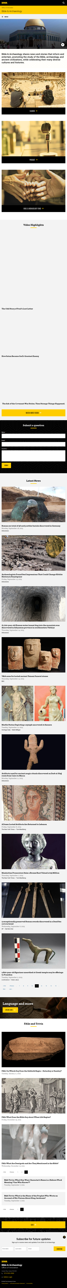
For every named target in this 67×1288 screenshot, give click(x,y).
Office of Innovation (7, 7)
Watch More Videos (32, 412)
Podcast (32, 159)
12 (42, 985)
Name (3, 432)
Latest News (33, 480)
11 (37, 986)
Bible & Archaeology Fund (32, 208)
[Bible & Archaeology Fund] (33, 187)
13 (47, 985)
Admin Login (8, 1277)
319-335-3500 (9, 1273)
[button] (63, 3)
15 (56, 985)
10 (33, 985)
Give (32, 1224)
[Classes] (33, 90)
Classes (32, 111)
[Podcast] (33, 138)
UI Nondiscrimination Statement (17, 1283)
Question (4, 448)
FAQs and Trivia (33, 1023)
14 (51, 985)
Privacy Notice (5, 1283)
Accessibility (29, 1283)
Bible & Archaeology (12, 11)
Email (3, 440)
